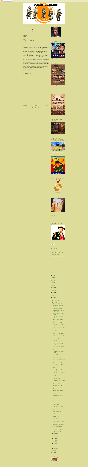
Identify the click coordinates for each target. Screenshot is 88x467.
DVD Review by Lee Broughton (58, 419)
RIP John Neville (56, 361)
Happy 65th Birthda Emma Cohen (59, 359)
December (55, 300)
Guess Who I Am (56, 332)
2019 (53, 285)
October (54, 433)
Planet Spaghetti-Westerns (55, 254)
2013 (53, 295)
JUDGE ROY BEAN (56, 378)
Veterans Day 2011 (56, 392)
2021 (53, 282)
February (55, 446)
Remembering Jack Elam (57, 383)
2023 (53, 278)
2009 (53, 452)
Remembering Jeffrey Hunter (58, 337)
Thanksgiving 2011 (56, 338)
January (54, 448)
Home (36, 105)
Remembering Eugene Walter (58, 305)
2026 (53, 273)
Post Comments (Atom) (32, 111)
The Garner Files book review (58, 429)
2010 (53, 450)
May (54, 441)
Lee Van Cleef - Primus (57, 427)
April (54, 443)
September (55, 435)
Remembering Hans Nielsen (58, 307)
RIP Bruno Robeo (56, 397)
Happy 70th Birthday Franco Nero (59, 346)
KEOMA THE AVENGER (57, 308)
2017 (53, 289)
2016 (53, 290)
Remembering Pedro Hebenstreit (58, 322)
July (54, 438)
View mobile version (36, 107)
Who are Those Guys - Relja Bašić (59, 380)
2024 (53, 277)
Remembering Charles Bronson (58, 424)
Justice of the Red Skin (57, 357)
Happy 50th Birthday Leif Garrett (59, 406)
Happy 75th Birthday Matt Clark (59, 335)
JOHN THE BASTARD (57, 431)
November (55, 302)
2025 (53, 275)
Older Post (47, 105)
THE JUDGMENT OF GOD (58, 364)
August (54, 436)
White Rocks (55, 367)
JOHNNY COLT (56, 416)
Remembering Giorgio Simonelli (59, 348)
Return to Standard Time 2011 (58, 414)
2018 (53, 287)
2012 (53, 297)
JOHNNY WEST (56, 404)
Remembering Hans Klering (58, 409)
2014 (53, 294)
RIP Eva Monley (56, 354)
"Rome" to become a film (57, 426)
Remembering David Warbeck (58, 374)
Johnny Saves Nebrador (57, 411)
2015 (53, 292)
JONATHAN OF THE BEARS (58, 382)
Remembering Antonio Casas (58, 395)
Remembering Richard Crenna (58, 303)
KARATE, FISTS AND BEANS (58, 333)
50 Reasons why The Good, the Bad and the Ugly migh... (58, 311)
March (54, 445)
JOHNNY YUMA (56, 393)
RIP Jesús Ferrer (56, 387)
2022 (53, 280)
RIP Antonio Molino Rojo (57, 385)
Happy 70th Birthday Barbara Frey (59, 372)
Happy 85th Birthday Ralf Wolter (59, 327)
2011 (53, 299)
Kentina (54, 321)
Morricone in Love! (56, 355)
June (54, 440)
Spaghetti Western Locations (58, 319)
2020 (53, 284)
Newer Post (25, 105)
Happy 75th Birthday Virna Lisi (58, 408)
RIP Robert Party (56, 349)
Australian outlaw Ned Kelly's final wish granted (58, 402)
